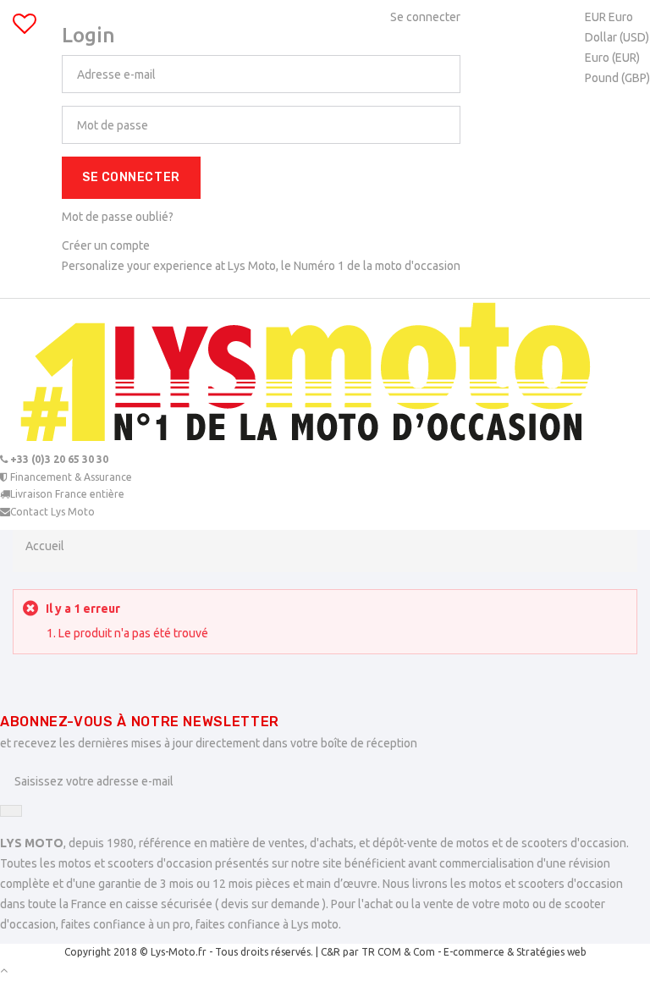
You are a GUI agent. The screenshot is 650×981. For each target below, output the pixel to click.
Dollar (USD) (617, 37)
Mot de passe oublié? (118, 216)
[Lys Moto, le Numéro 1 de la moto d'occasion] (325, 375)
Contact (52, 511)
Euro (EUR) (612, 57)
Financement (70, 476)
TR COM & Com (398, 951)
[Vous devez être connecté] (24, 28)
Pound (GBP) (617, 78)
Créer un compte (106, 245)
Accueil (44, 546)
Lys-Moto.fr (179, 951)
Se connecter (131, 177)
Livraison (67, 493)
